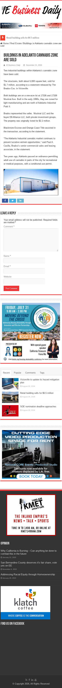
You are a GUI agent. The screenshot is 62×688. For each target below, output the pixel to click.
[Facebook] (29, 680)
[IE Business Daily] (31, 11)
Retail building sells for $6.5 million (22, 37)
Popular (17, 372)
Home (5, 43)
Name (7, 256)
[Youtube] (35, 680)
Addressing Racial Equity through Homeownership (28, 574)
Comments (30, 372)
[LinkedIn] (32, 680)
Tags (42, 372)
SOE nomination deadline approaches (38, 406)
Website (7, 276)
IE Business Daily (13, 65)
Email (7, 266)
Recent (6, 372)
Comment (9, 226)
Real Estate (15, 43)
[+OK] (31, 25)
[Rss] (26, 680)
